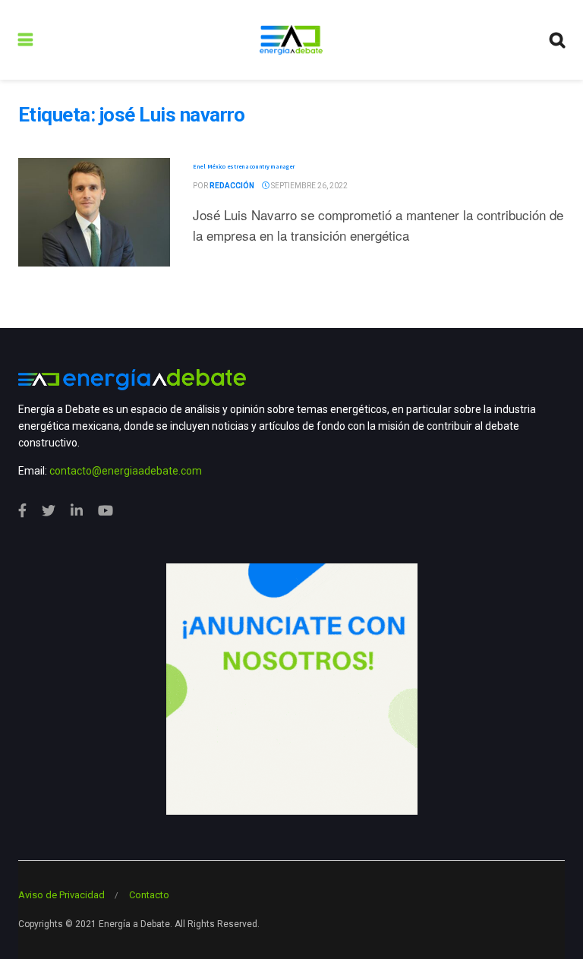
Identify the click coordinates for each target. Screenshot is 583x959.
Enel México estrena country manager (244, 166)
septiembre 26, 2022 (308, 185)
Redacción (232, 185)
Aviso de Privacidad (61, 895)
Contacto (149, 895)
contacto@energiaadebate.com (125, 471)
